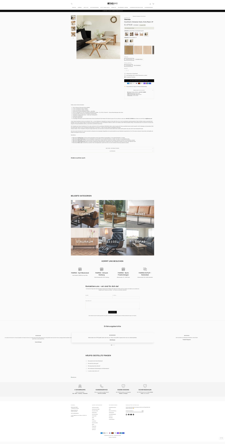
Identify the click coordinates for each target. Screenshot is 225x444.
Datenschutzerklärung (112, 410)
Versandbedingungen (112, 414)
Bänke (93, 424)
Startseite (134, 16)
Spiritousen (94, 429)
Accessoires (94, 7)
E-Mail (114, 295)
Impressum (111, 415)
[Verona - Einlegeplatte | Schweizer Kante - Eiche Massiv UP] (131, 34)
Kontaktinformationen (112, 407)
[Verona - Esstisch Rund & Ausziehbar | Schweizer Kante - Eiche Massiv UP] (127, 34)
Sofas (74, 7)
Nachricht (89, 300)
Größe (126, 56)
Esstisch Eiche (94, 412)
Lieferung (112, 151)
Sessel (93, 419)
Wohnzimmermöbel (95, 407)
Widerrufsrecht (111, 412)
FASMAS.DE (127, 17)
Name (87, 295)
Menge (126, 68)
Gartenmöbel (94, 415)
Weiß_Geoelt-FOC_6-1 (138, 50)
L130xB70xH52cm (129, 59)
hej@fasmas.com (138, 94)
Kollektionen (138, 16)
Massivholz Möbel (95, 410)
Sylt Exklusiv (105, 7)
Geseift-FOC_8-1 (147, 50)
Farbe (129, 44)
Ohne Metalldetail (137, 65)
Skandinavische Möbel (95, 409)
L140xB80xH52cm (139, 59)
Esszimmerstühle (95, 414)
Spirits (113, 7)
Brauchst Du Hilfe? (139, 90)
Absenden (112, 312)
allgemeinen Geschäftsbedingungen (115, 315)
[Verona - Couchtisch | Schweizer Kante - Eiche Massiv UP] (146, 34)
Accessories (94, 427)
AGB (110, 409)
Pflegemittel (94, 426)
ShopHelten (114, 437)
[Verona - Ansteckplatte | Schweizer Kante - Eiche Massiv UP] (141, 34)
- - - (79, 393)
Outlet (86, 7)
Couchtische (94, 421)
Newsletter (111, 417)
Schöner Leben (123, 7)
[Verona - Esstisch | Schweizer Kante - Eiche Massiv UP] (136, 34)
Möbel (80, 7)
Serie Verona (143, 16)
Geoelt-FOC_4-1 (128, 50)
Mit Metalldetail (128, 65)
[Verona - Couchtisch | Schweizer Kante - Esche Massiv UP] (131, 41)
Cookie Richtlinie (111, 419)
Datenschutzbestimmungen (127, 315)
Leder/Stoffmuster (136, 7)
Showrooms (149, 7)
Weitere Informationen (112, 148)
